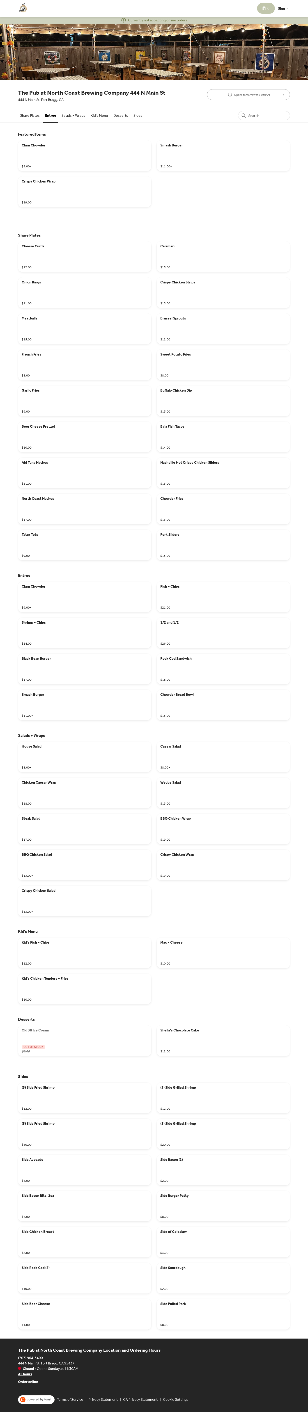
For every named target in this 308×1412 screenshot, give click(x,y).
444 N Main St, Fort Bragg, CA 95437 (46, 1363)
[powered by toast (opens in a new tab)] (36, 1399)
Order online (28, 1382)
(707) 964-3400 (30, 1358)
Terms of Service (70, 1399)
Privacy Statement (103, 1399)
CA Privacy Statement (140, 1399)
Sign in (283, 8)
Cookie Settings (175, 1399)
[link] (30, 115)
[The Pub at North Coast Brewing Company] (23, 8)
